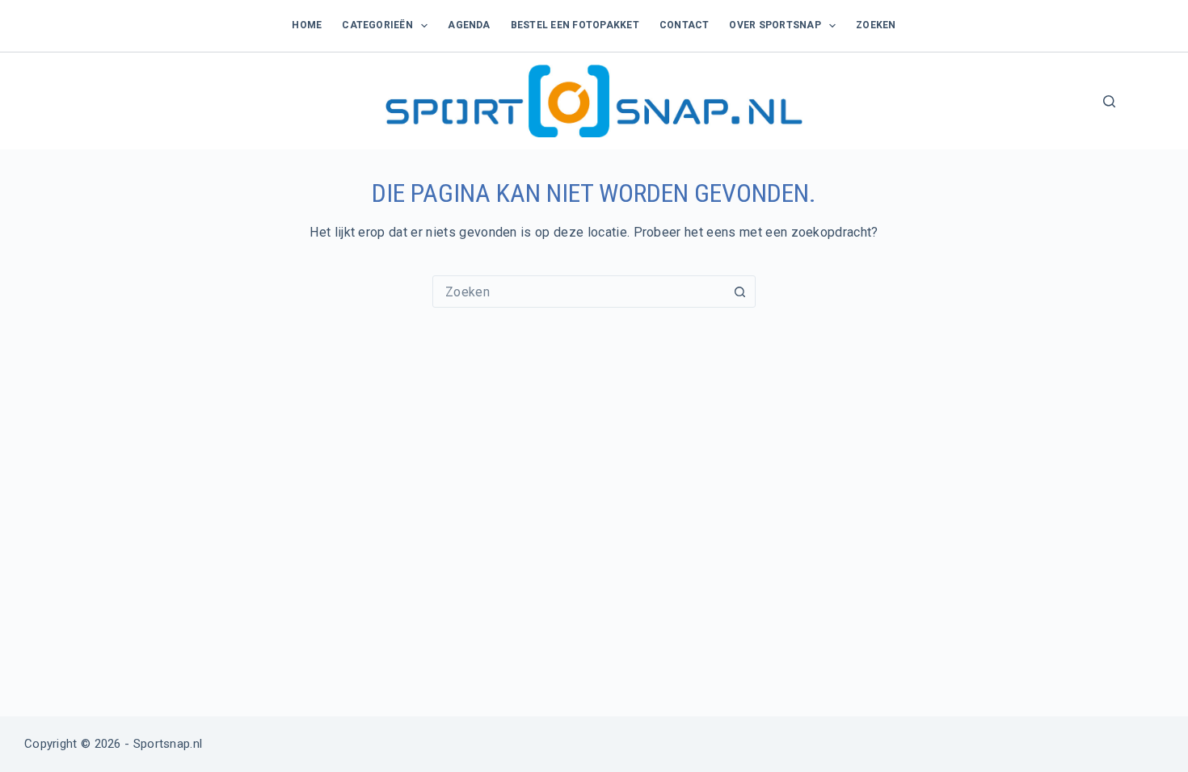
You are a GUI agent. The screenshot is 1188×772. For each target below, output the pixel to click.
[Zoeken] (1109, 101)
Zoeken (875, 25)
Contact (684, 25)
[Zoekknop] (739, 291)
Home (307, 25)
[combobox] (578, 291)
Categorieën (377, 25)
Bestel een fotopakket (575, 25)
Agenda (469, 25)
